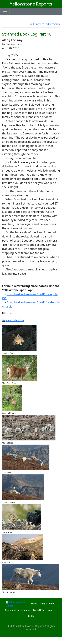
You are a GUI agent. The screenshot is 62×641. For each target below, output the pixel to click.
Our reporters (12, 610)
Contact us (52, 610)
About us (26, 610)
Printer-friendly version (46, 24)
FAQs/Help (38, 610)
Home (34, 603)
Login (31, 615)
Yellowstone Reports (31, 4)
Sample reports (47, 603)
